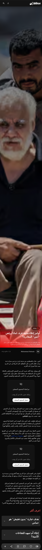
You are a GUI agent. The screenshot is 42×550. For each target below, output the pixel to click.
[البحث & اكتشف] (4, 3)
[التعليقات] (24, 546)
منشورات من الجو (17, 436)
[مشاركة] (11, 546)
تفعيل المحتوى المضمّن (21, 400)
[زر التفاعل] (31, 546)
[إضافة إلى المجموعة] (17, 546)
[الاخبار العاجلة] (8, 3)
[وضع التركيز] (37, 546)
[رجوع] (5, 546)
